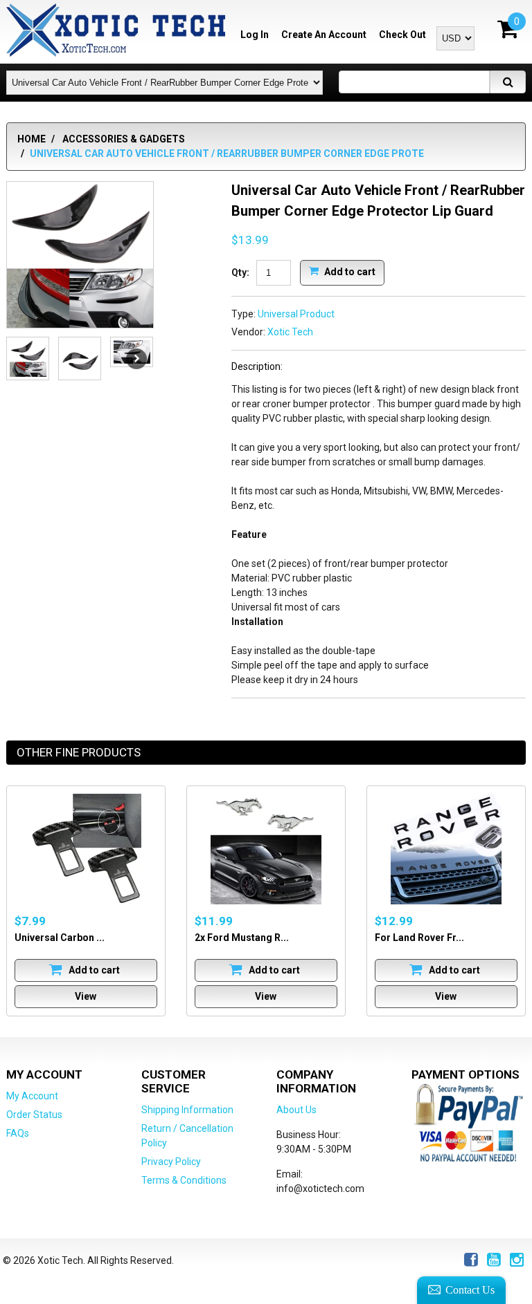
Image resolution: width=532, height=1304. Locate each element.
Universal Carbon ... (60, 937)
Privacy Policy (171, 1161)
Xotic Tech (290, 331)
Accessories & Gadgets (123, 139)
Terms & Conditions (184, 1180)
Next (136, 358)
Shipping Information (187, 1109)
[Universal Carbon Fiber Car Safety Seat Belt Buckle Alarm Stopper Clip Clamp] (86, 849)
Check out (402, 34)
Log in (254, 34)
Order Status (34, 1114)
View (85, 996)
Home (31, 139)
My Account (32, 1095)
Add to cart (348, 271)
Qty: (240, 272)
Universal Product (296, 313)
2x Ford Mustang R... (242, 937)
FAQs (17, 1133)
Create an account (323, 34)
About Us (296, 1109)
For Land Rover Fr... (419, 937)
